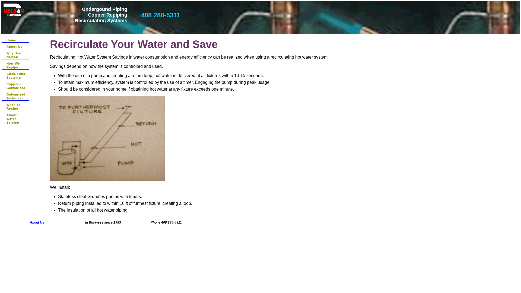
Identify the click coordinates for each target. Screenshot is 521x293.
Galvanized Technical (16, 96)
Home (11, 40)
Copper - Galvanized (16, 86)
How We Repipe (13, 65)
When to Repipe (14, 106)
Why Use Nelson (14, 55)
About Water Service (13, 118)
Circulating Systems (16, 75)
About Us (15, 46)
